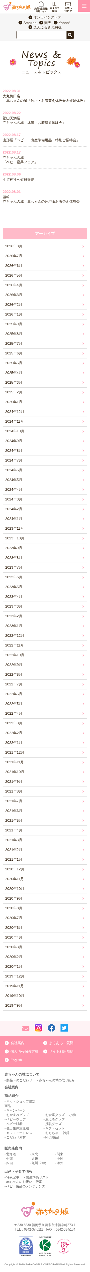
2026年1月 (13, 314)
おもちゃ (51, 1133)
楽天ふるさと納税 (48, 27)
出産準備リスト (37, 1177)
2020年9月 (13, 898)
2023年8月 (13, 558)
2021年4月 (13, 830)
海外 (60, 1163)
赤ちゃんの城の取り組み (57, 1080)
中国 (60, 1158)
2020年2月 (13, 957)
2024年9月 (13, 441)
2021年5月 (13, 820)
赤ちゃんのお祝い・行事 (24, 1182)
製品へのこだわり (19, 1080)
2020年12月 (14, 869)
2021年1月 (13, 859)
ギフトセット (55, 1128)
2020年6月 (13, 928)
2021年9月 (13, 782)
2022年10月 (14, 655)
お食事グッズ (55, 1115)
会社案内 (17, 1043)
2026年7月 (13, 256)
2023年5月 (13, 587)
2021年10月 (14, 772)
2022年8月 (13, 674)
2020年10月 (14, 889)
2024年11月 (14, 421)
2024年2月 (13, 509)
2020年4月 (13, 937)
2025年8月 (13, 334)
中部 (9, 1158)
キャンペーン (16, 1110)
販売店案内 (13, 1148)
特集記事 (12, 1177)
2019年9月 (13, 1005)
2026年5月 (13, 275)
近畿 (35, 1158)
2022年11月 (14, 645)
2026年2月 (13, 305)
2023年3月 (13, 606)
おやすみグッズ (17, 1115)
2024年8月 (13, 451)
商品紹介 (11, 1096)
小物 (72, 1115)
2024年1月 (13, 519)
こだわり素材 (16, 1137)
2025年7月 (13, 343)
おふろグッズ (55, 1119)
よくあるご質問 (61, 1043)
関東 (60, 1154)
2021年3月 (13, 840)
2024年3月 (13, 499)
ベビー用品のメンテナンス (25, 1186)
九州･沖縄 (39, 1163)
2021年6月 (13, 811)
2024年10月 (14, 431)
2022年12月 (14, 635)
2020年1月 (13, 966)
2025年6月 (13, 353)
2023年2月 (13, 616)
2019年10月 (14, 996)
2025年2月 (13, 392)
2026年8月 (13, 246)
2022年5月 (13, 704)
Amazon (30, 23)
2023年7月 (13, 567)
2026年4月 (13, 285)
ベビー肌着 (14, 1124)
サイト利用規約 (61, 1051)
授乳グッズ (53, 1124)
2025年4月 (13, 373)
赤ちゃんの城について (22, 1074)
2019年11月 (14, 986)
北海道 (11, 1154)
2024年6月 (13, 470)
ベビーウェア (16, 1119)
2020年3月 (13, 947)
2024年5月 (13, 480)
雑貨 (66, 1133)
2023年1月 (13, 626)
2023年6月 (13, 577)
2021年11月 (14, 762)
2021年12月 (14, 752)
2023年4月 (13, 597)
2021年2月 (13, 850)
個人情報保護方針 (24, 1051)
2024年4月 (13, 489)
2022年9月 (13, 665)
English (16, 1060)
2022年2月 (13, 733)
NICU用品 (52, 1137)
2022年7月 (13, 684)
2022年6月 (13, 694)
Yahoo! (64, 23)
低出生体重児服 (17, 1128)
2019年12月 (14, 976)
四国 (9, 1163)
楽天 (47, 23)
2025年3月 (13, 382)
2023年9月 (13, 548)
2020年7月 (13, 918)
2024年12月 (14, 412)
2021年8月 (13, 791)
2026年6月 (13, 266)
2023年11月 (14, 528)
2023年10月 (14, 538)
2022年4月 (13, 713)
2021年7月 (13, 801)
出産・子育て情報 (18, 1171)
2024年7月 (13, 460)
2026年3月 (13, 295)
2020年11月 (14, 879)
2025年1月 (13, 402)
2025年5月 (13, 363)
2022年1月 (13, 743)
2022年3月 (13, 723)
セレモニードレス (19, 1133)
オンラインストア (48, 17)
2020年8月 (13, 908)
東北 (35, 1154)
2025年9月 (13, 324)
